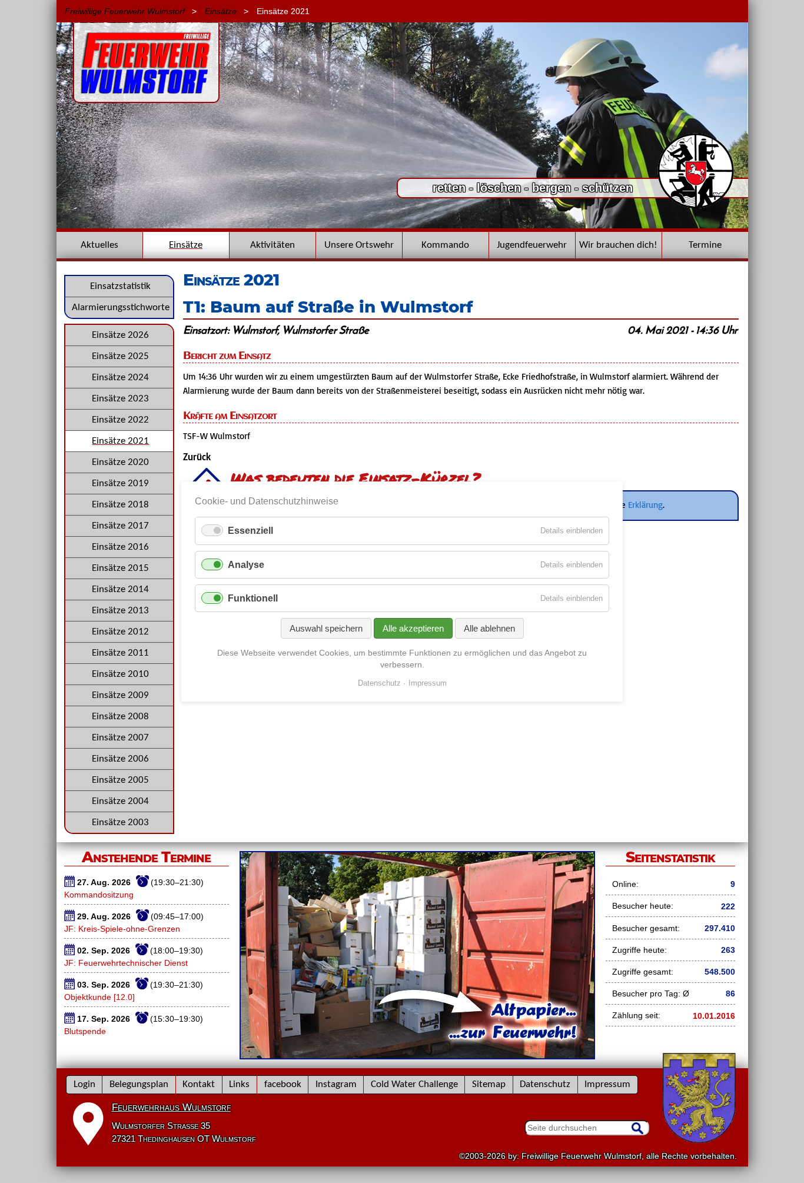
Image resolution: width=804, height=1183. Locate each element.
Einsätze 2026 (120, 335)
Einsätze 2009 (120, 695)
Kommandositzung (99, 894)
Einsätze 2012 (120, 632)
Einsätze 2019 (120, 483)
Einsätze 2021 (120, 441)
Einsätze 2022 (120, 420)
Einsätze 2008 (120, 717)
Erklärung (645, 504)
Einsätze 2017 (120, 526)
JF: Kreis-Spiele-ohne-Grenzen (122, 928)
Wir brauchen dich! (618, 245)
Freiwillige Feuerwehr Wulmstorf (125, 11)
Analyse (246, 565)
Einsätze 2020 (120, 462)
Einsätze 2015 (120, 568)
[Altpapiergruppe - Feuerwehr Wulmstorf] (417, 1055)
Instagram (336, 1084)
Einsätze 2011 (120, 653)
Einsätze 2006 (120, 759)
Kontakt (198, 1084)
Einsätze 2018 (120, 505)
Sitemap (489, 1084)
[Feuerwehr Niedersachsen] (696, 207)
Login (84, 1084)
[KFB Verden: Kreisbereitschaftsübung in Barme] (402, 225)
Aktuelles (99, 245)
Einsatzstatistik (120, 286)
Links (239, 1084)
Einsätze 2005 (120, 780)
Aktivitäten (272, 245)
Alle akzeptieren (413, 628)
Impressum (607, 1084)
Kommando (445, 245)
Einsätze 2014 (120, 589)
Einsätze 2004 (120, 801)
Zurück (197, 458)
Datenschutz (545, 1084)
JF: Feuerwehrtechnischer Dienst (126, 963)
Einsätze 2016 (120, 547)
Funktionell (253, 598)
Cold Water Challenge (414, 1084)
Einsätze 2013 (120, 611)
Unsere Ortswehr (359, 245)
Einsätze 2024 (120, 378)
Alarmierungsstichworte (121, 308)
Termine (705, 245)
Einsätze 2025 (120, 356)
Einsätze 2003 (120, 823)
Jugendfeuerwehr (532, 245)
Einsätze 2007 (120, 738)
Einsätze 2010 (120, 674)
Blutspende (85, 1031)
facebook (282, 1084)
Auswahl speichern (326, 628)
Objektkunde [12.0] (99, 997)
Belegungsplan (138, 1084)
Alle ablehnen (489, 628)
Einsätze (221, 11)
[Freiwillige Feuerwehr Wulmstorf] (146, 97)
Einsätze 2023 (120, 399)
